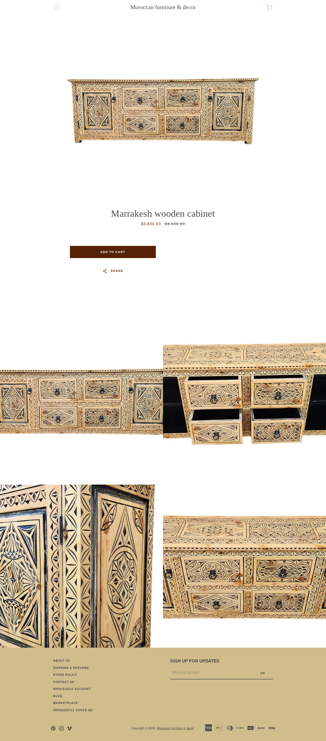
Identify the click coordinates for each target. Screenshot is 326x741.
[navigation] (57, 7)
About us (61, 660)
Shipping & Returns (71, 668)
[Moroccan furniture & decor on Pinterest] (53, 727)
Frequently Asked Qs (73, 710)
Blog (57, 696)
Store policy (65, 674)
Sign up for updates (194, 661)
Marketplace (65, 703)
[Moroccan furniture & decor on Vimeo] (69, 727)
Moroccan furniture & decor (163, 7)
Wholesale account (72, 689)
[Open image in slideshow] (163, 111)
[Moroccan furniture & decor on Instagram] (61, 727)
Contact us (63, 682)
